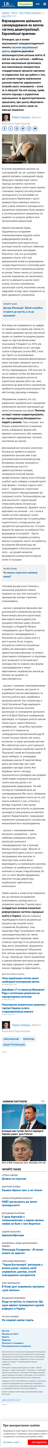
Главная (5, 12)
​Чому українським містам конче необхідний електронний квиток (20, 979)
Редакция (6, 1340)
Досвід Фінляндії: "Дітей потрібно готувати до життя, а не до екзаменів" (23, 311)
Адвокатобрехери (13, 1235)
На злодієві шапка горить (17, 1320)
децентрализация (14, 1044)
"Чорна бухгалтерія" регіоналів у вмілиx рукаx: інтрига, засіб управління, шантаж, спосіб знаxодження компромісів (22, 1270)
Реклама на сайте (10, 1333)
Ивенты (5, 1337)
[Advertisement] (24, 1072)
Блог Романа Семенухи (30, 12)
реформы (28, 1039)
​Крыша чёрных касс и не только (22, 1190)
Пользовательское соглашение (16, 1346)
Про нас (5, 1330)
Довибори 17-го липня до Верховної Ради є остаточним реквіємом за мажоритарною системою (23, 993)
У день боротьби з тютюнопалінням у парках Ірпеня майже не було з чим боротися (22, 1220)
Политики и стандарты (12, 1343)
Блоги (14, 12)
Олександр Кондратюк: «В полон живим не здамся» (22, 1251)
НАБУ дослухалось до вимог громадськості (19, 1203)
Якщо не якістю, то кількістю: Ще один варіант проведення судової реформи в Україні (23, 1305)
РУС (38, 4)
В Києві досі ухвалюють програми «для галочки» (23, 1288)
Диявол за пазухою (14, 1178)
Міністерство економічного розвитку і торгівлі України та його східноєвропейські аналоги (24, 1008)
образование (11, 1039)
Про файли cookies (11, 1442)
